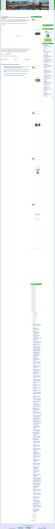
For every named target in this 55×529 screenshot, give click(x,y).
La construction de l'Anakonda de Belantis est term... (37, 453)
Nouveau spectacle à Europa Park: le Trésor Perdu (36, 497)
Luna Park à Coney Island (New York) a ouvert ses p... (37, 325)
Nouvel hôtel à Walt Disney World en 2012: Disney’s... (37, 449)
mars (34, 515)
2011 (33, 309)
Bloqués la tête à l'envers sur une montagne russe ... (37, 494)
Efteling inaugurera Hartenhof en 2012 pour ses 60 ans (37, 409)
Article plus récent (4, 59)
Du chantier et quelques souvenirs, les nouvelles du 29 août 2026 (48, 47)
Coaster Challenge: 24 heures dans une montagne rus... (36, 467)
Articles (27, 525)
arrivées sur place (17, 21)
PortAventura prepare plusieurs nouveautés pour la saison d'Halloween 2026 (15, 73)
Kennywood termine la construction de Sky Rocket (36, 427)
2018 (33, 298)
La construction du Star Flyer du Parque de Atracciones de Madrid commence (15, 18)
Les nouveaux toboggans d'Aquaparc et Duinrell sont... (36, 464)
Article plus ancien (27, 59)
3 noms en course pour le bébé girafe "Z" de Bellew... (37, 471)
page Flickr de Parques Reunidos (20, 51)
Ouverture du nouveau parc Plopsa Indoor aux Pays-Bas (37, 506)
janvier (34, 518)
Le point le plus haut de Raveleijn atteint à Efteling (36, 486)
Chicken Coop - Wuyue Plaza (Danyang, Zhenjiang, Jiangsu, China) (48, 52)
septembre (34, 316)
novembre (34, 313)
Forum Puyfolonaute (47, 75)
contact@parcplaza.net (46, 26)
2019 (33, 296)
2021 (33, 293)
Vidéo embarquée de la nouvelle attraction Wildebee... (36, 510)
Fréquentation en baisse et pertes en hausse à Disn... (37, 456)
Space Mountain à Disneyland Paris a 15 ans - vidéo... (36, 332)
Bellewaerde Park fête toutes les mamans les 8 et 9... (37, 490)
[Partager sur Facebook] (9, 53)
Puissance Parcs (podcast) (48, 59)
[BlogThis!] (7, 53)
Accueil (16, 59)
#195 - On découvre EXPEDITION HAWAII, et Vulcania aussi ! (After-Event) (48, 61)
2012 (33, 307)
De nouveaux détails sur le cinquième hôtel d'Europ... (37, 460)
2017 (33, 299)
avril (33, 513)
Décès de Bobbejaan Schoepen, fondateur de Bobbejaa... (37, 433)
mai (33, 323)
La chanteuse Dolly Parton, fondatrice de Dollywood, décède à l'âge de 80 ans (16, 69)
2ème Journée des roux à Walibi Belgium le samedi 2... (37, 412)
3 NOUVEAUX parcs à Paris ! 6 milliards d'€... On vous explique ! (48, 89)
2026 (33, 285)
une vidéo (18, 23)
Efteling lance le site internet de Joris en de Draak (36, 359)
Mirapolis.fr (45, 64)
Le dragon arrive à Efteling (37, 406)
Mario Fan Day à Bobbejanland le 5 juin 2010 (36, 329)
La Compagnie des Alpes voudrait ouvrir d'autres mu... (36, 376)
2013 (33, 306)
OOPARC (45, 81)
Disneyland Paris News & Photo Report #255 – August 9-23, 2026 (48, 94)
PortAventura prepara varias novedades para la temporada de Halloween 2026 (48, 72)
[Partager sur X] (8, 53)
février (34, 516)
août (33, 318)
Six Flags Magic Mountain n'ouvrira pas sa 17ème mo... (37, 363)
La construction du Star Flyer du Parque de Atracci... (36, 445)
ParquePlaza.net (46, 70)
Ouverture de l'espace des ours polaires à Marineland (37, 475)
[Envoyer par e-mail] (5, 53)
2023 (33, 290)
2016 (33, 301)
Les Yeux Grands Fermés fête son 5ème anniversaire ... (37, 355)
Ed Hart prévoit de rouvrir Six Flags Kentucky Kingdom (36, 366)
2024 (33, 288)
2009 (33, 520)
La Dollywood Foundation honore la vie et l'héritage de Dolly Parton (14, 75)
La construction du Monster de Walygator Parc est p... (37, 393)
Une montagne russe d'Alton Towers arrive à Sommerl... (37, 339)
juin (33, 321)
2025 (33, 287)
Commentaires (31, 525)
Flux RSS (48, 32)
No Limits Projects (9, 51)
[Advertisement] (27, 12)
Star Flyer (12, 19)
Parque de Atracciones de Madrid (20, 19)
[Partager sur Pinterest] (10, 53)
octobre (34, 315)
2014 (33, 304)
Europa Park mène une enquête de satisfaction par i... (37, 442)
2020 (33, 295)
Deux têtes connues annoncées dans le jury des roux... (37, 373)
